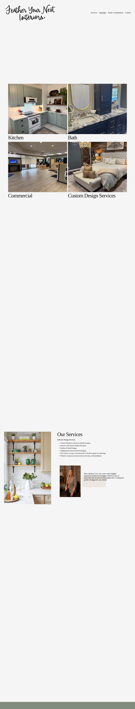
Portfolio (102, 13)
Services (94, 13)
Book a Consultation (115, 13)
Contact (128, 13)
